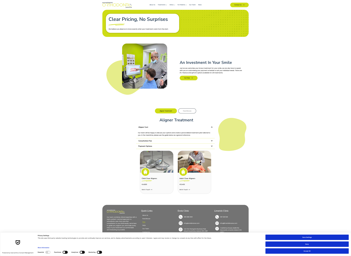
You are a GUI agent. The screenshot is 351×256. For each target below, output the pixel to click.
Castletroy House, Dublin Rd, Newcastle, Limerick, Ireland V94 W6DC (231, 230)
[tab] (166, 110)
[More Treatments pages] (166, 4)
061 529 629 (224, 217)
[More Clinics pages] (174, 4)
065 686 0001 (188, 217)
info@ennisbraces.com (192, 223)
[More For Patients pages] (186, 4)
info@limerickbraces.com (228, 223)
